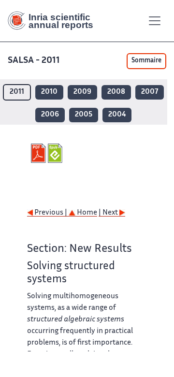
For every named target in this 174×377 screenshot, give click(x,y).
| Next (109, 213)
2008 (116, 92)
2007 (149, 92)
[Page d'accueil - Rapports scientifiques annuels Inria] (54, 21)
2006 (50, 115)
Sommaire (146, 61)
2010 (49, 92)
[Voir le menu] (154, 20)
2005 (83, 115)
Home (86, 213)
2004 (117, 115)
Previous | (51, 213)
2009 (82, 92)
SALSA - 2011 (34, 61)
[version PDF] (39, 153)
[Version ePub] (56, 153)
